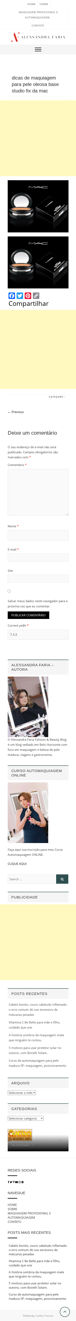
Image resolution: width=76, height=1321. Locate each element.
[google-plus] (22, 1182)
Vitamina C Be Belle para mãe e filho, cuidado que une (34, 1263)
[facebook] (8, 1182)
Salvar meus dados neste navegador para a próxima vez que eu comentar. (37, 603)
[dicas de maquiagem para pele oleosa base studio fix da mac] (38, 206)
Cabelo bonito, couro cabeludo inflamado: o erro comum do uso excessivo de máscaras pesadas (38, 1009)
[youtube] (16, 1182)
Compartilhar (29, 303)
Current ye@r (18, 625)
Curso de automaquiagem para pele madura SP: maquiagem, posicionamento (37, 1296)
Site (10, 571)
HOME (32, 4)
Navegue (16, 1193)
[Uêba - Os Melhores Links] (20, 1131)
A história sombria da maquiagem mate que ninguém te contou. (36, 1274)
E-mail (13, 549)
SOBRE (44, 4)
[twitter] (11, 1182)
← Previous (16, 412)
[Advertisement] (38, 138)
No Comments (20, 1145)
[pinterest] (14, 1182)
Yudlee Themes (44, 1316)
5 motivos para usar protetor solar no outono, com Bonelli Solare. (35, 1285)
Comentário (17, 465)
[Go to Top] (65, 1312)
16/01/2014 (45, 1141)
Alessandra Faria (24, 1141)
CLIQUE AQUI (17, 864)
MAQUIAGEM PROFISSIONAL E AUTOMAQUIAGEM (29, 1215)
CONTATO (38, 25)
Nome (13, 526)
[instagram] (19, 1182)
